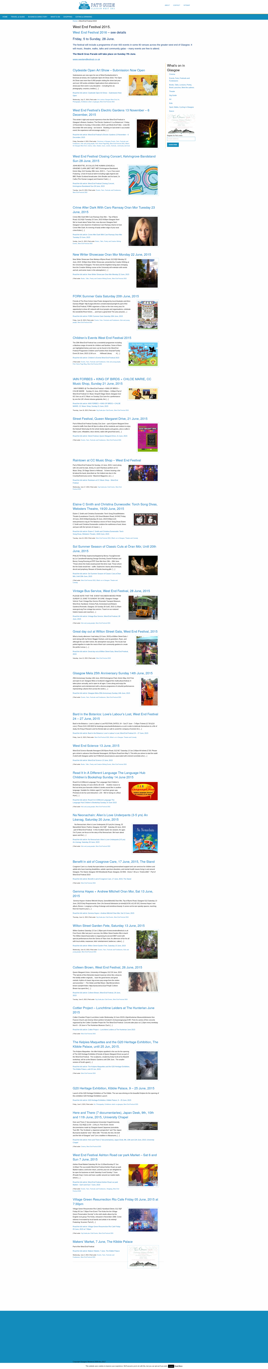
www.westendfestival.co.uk (86, 59)
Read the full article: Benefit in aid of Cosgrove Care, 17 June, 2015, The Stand (102, 879)
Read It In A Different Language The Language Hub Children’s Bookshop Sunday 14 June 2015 (109, 774)
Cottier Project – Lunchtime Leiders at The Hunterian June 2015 (113, 1009)
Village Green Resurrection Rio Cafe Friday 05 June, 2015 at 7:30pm (115, 1201)
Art (170, 99)
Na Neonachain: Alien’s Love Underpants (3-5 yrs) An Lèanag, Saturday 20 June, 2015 (110, 817)
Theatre (172, 91)
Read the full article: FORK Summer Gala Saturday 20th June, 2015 (98, 316)
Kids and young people (88, 143)
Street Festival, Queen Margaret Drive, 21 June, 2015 (110, 418)
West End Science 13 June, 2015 (96, 745)
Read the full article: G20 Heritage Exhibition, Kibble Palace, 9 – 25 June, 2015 (102, 1100)
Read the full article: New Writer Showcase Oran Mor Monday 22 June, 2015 (101, 274)
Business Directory (37, 17)
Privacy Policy (124, 1366)
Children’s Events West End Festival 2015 (102, 337)
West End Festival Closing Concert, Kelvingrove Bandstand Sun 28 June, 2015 (114, 158)
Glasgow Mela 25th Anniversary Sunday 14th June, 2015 (113, 673)
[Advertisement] (118, 1296)
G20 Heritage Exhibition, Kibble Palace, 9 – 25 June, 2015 (113, 1088)
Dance (171, 111)
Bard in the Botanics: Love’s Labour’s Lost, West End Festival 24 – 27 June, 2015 (115, 716)
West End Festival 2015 (107, 102)
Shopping (67, 17)
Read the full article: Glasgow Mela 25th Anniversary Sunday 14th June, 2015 (101, 693)
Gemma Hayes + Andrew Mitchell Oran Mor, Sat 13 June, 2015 (113, 893)
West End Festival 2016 (90, 32)
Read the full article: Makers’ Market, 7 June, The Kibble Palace (96, 1251)
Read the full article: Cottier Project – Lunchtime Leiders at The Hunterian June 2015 (104, 1029)
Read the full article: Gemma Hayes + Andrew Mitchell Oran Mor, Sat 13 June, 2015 (103, 913)
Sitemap (187, 5)
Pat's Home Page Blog (102, 143)
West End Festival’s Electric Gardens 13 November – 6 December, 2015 (111, 112)
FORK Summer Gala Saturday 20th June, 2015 (106, 296)
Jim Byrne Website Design (148, 1366)
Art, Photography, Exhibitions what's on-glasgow (108, 1104)
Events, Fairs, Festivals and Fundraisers (108, 190)
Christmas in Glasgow (103, 141)
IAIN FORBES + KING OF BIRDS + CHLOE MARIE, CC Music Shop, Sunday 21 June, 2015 (112, 381)
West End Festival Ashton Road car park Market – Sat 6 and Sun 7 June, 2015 (115, 1157)
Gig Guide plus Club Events (104, 410)
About (167, 5)
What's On (55, 17)
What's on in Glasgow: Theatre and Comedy (124, 538)
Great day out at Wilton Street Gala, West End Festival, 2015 (115, 631)
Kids (171, 103)
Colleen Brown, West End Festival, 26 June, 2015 (107, 967)
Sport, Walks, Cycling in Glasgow (181, 107)
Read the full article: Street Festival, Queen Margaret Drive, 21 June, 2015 (100, 436)
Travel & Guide (18, 17)
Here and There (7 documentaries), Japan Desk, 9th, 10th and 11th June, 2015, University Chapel (113, 1114)
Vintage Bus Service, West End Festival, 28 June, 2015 (111, 590)
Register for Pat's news (174, 135)
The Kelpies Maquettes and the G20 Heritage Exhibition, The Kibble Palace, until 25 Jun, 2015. (115, 1044)
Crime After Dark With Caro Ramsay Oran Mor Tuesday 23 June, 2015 (114, 209)
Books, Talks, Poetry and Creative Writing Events (96, 278)
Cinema (83, 1146)
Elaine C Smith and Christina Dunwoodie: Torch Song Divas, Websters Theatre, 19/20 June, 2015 (115, 506)
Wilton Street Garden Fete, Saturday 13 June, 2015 (109, 925)
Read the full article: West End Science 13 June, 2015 (93, 760)
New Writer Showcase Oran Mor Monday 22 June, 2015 (112, 254)
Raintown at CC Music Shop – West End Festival (107, 460)
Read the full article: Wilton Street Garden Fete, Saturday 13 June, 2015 (99, 946)
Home (5, 17)
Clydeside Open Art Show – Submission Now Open (109, 70)
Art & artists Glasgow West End (107, 99)
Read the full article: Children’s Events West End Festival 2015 (96, 358)
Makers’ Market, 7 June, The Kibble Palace (103, 1241)
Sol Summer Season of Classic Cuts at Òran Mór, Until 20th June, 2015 (114, 548)
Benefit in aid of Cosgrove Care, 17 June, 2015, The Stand (114, 861)
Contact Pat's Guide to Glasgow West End (88, 1366)
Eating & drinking (84, 17)
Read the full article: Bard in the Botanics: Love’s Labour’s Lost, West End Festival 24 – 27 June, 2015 (110, 733)
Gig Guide (173, 95)
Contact (176, 5)
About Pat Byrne (111, 1366)
